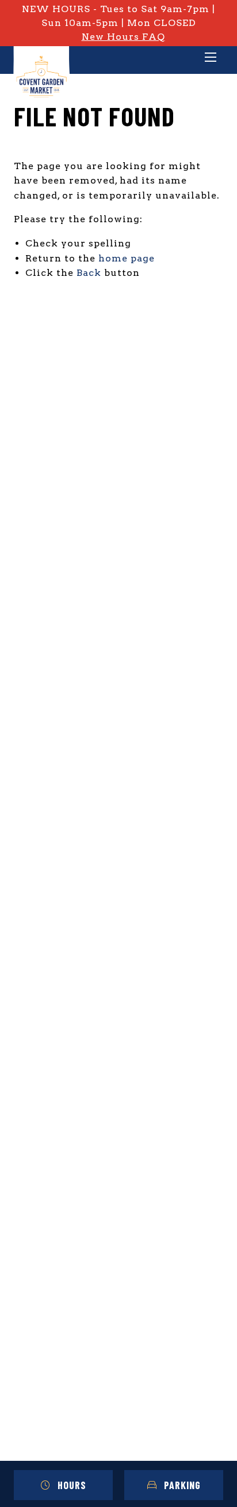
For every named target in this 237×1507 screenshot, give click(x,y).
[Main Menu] (210, 58)
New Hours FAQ (123, 36)
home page (126, 258)
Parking (182, 1485)
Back (89, 272)
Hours (72, 1485)
